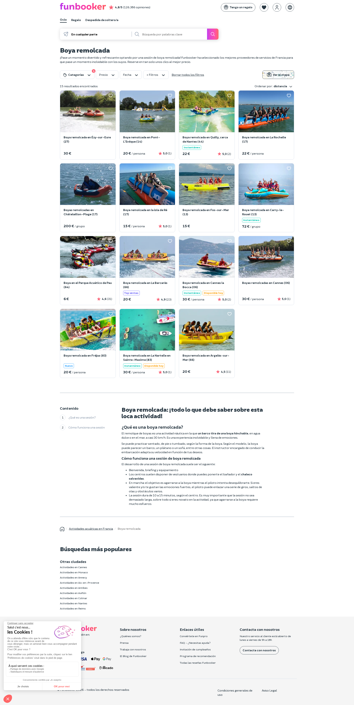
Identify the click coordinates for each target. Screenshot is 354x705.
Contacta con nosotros (259, 650)
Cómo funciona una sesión (86, 427)
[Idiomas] (290, 7)
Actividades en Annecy (73, 577)
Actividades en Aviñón (73, 593)
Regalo (76, 20)
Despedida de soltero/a (101, 20)
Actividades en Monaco (74, 572)
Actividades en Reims (73, 608)
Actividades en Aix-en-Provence (79, 582)
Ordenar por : (271, 86)
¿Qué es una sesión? (82, 417)
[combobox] (101, 34)
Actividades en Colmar (73, 598)
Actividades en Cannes (73, 567)
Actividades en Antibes (74, 587)
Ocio (63, 19)
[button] (264, 7)
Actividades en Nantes (73, 603)
